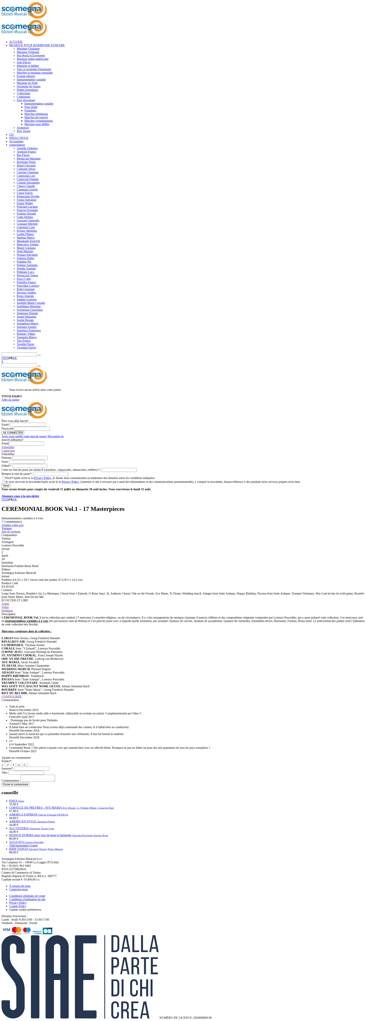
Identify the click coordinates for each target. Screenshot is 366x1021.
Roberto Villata (26, 333)
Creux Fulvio (25, 193)
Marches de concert (36, 117)
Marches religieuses (36, 114)
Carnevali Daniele (28, 179)
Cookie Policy (17, 906)
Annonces (23, 127)
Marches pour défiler (36, 124)
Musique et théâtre (28, 65)
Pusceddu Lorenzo (28, 285)
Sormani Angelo (26, 327)
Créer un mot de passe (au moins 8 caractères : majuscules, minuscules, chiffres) (51, 469)
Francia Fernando (27, 210)
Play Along (23, 131)
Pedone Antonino (27, 265)
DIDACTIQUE (18, 138)
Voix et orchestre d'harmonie (34, 69)
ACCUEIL (16, 41)
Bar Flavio (23, 155)
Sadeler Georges (27, 299)
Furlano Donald (26, 213)
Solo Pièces (24, 62)
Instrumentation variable (31, 79)
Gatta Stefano (25, 217)
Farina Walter (25, 203)
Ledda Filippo (25, 234)
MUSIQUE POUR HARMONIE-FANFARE (37, 45)
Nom (5, 461)
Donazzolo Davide (28, 196)
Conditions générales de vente (27, 895)
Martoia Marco (26, 237)
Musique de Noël (27, 83)
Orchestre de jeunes (28, 86)
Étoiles (7, 761)
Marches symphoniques (38, 120)
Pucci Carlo (24, 278)
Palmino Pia (24, 261)
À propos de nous (19, 886)
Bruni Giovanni (26, 165)
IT (3, 358)
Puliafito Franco (26, 282)
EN (6, 358)
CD (11, 134)
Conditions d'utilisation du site (27, 899)
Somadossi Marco (27, 323)
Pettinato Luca (25, 272)
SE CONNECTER (13, 432)
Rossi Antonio (25, 296)
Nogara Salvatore (27, 254)
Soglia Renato (25, 320)
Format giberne (26, 76)
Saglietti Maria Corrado (31, 303)
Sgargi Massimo (26, 316)
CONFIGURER (12, 696)
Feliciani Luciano (27, 206)
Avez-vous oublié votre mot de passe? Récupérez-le (33, 436)
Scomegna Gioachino (30, 309)
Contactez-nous (18, 889)
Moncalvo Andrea (28, 244)
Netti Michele (25, 251)
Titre (5, 772)
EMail (7, 465)
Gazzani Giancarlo (28, 220)
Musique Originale (28, 52)
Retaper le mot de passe (17, 473)
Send (6, 485)
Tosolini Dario (25, 344)
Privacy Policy (42, 478)
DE (15, 358)
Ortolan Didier (25, 258)
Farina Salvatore (26, 199)
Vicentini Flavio (26, 347)
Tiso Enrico (24, 340)
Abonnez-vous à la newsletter (20, 496)
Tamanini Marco (27, 337)
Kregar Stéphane (27, 230)
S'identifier (8, 447)
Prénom (7, 457)
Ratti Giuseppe (26, 289)
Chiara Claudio (26, 186)
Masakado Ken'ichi (28, 241)
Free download (26, 100)
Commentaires (11, 780)
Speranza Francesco (29, 330)
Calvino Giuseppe (28, 172)
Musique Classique (28, 48)
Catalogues (23, 96)
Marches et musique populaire (35, 72)
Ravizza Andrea (26, 292)
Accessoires (16, 141)
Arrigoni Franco (26, 151)
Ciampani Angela (27, 189)
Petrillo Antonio (26, 268)
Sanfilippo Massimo (29, 306)
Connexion (8, 450)
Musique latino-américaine (33, 59)
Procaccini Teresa (27, 275)
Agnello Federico (27, 148)
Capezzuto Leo (26, 175)
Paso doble (31, 107)
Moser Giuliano (26, 248)
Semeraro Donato (27, 313)
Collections (23, 93)
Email (6, 424)
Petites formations (27, 89)
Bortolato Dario (26, 162)
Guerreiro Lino (26, 227)
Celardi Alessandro (28, 182)
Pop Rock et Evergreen (31, 55)
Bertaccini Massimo (29, 158)
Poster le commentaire (15, 784)
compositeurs (17, 144)
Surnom (8, 768)
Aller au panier (10, 399)
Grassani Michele (27, 223)
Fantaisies (30, 110)
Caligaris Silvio (26, 168)
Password (8, 428)
